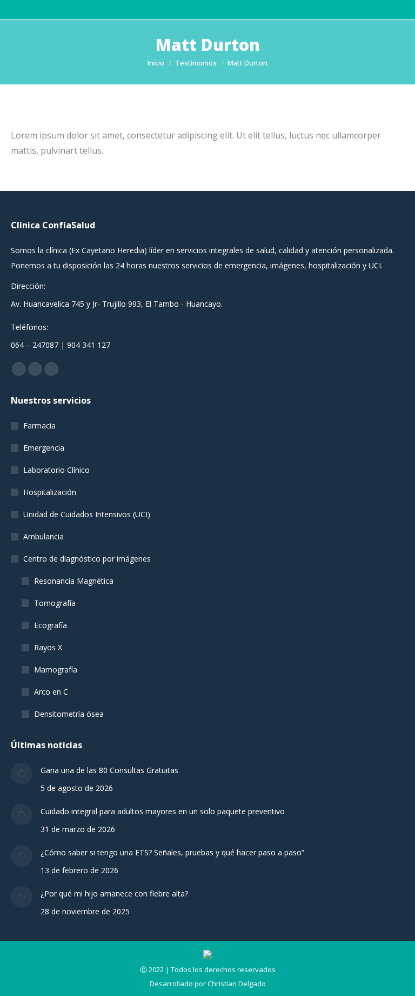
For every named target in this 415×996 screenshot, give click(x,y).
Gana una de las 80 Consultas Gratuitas (109, 770)
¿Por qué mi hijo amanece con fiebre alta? (114, 893)
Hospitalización (49, 492)
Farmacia (39, 425)
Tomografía (55, 603)
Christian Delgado (237, 983)
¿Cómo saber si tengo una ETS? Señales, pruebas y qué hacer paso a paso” (172, 852)
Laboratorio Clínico (56, 470)
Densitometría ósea (69, 714)
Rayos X (48, 647)
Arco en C (51, 692)
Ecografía (50, 625)
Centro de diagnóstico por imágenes (87, 558)
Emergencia (43, 448)
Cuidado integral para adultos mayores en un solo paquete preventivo (163, 811)
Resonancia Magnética (73, 581)
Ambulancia (43, 536)
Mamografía (55, 669)
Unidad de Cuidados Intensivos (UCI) (86, 514)
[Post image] (21, 773)
